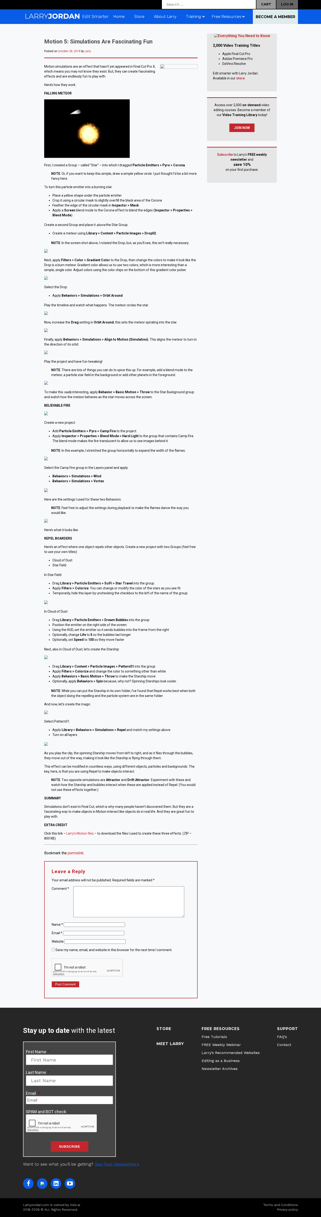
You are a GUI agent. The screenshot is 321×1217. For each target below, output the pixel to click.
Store (164, 1028)
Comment (60, 888)
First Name (38, 1051)
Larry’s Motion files (80, 833)
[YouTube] (70, 1183)
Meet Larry (170, 1044)
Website (58, 941)
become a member (275, 17)
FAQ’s (282, 1036)
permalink (76, 853)
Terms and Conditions (280, 1205)
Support (287, 1028)
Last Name (38, 1072)
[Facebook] (28, 1183)
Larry (88, 51)
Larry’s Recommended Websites (231, 1052)
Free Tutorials (214, 1036)
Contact (284, 1044)
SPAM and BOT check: (46, 1111)
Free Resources (221, 1028)
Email (57, 933)
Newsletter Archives (220, 1068)
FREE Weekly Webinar (221, 1044)
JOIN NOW (242, 128)
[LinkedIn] (56, 1183)
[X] (42, 1183)
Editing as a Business (221, 1060)
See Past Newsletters (117, 1164)
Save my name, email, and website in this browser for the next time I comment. (113, 950)
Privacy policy (287, 1209)
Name (57, 924)
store (240, 78)
